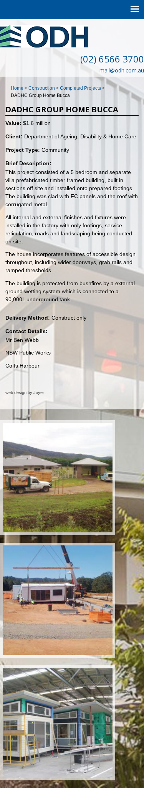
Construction (41, 88)
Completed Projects (80, 88)
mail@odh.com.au (121, 70)
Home (17, 88)
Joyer (38, 392)
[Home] (44, 46)
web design (15, 392)
